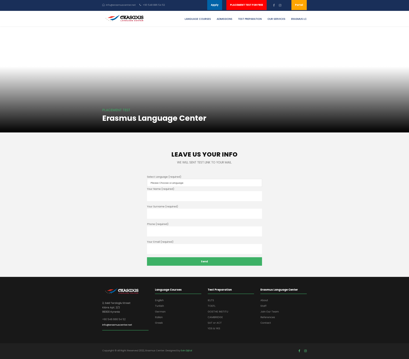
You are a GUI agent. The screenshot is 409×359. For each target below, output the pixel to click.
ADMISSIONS (224, 19)
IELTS (211, 300)
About (264, 300)
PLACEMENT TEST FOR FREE (246, 5)
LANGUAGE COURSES (198, 19)
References (267, 317)
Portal (299, 5)
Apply (214, 5)
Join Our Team (269, 311)
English (159, 300)
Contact (265, 323)
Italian (159, 317)
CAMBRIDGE (215, 317)
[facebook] (274, 5)
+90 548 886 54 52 (154, 5)
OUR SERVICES (276, 19)
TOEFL (211, 306)
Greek (159, 323)
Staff (263, 306)
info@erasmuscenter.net (121, 5)
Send (204, 261)
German (160, 311)
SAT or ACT (215, 323)
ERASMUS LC (299, 19)
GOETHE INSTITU (218, 311)
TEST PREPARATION (250, 19)
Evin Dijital (186, 350)
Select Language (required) (164, 177)
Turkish (159, 306)
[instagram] (280, 5)
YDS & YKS (214, 328)
